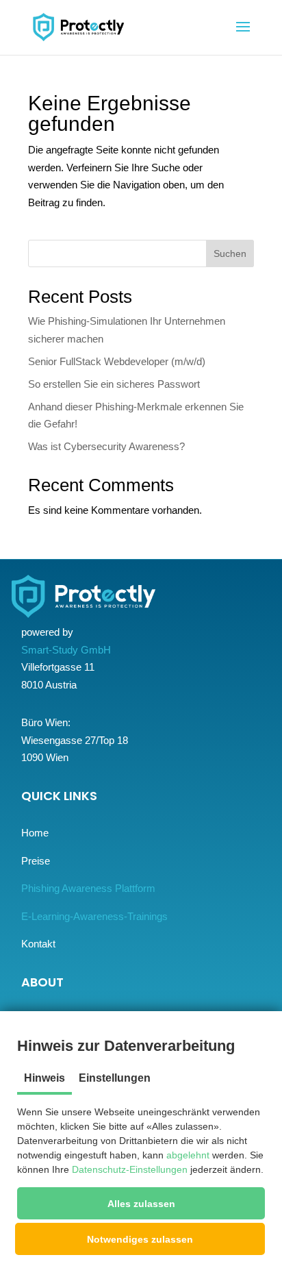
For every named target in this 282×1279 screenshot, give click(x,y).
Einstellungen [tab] (115, 1078)
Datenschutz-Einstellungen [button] (130, 1169)
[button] (141, 1203)
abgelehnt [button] (187, 1155)
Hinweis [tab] (44, 1078)
